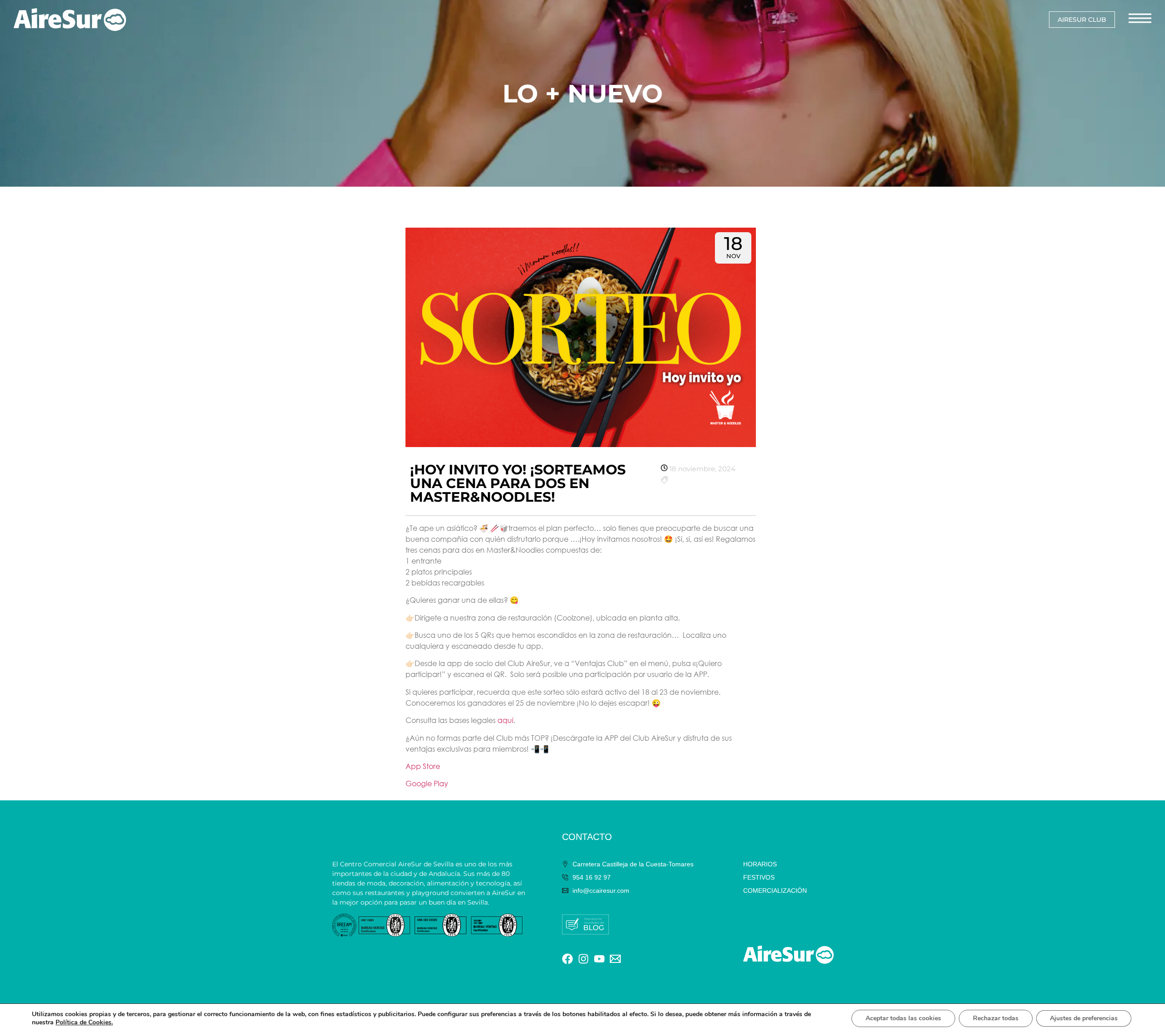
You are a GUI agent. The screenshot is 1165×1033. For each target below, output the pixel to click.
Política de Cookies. (84, 1022)
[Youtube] (599, 958)
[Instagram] (583, 958)
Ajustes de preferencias (1084, 1018)
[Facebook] (567, 958)
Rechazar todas (995, 1018)
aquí (505, 720)
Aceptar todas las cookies (903, 1018)
